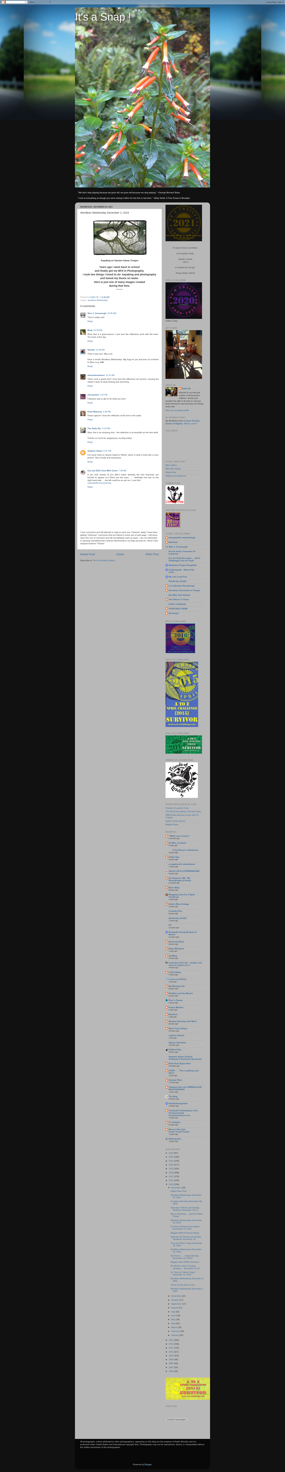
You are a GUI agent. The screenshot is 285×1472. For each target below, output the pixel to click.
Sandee (91, 350)
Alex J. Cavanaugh (96, 313)
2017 (171, 1176)
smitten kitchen (176, 1035)
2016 (171, 1180)
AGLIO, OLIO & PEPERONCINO (184, 871)
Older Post (152, 554)
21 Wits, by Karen (177, 843)
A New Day (174, 857)
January (175, 1335)
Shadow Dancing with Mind (182, 1021)
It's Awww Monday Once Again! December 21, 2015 (185, 1227)
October (175, 1300)
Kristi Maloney (94, 412)
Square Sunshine (177, 1043)
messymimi (93, 395)
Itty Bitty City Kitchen (179, 595)
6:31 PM (107, 451)
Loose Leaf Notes (178, 979)
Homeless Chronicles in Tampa (184, 590)
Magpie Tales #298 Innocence (185, 1262)
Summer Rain (175, 1080)
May (173, 1319)
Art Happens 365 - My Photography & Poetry (180, 879)
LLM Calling (175, 972)
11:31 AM (110, 375)
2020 (171, 1165)
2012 (171, 1348)
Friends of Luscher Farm (177, 808)
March (174, 1327)
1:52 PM (103, 395)
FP (170, 925)
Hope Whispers (176, 949)
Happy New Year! (179, 1191)
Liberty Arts (171, 472)
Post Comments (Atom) (104, 560)
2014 (171, 1340)
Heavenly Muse (176, 942)
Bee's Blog (174, 888)
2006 (171, 1371)
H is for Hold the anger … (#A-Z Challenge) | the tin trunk (184, 559)
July (173, 1312)
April (173, 1323)
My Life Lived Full (178, 577)
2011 (171, 1352)
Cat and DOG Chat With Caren (102, 471)
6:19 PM (106, 428)
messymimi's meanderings (182, 537)
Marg (89, 330)
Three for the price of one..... (184, 1285)
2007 (171, 1367)
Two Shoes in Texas (179, 599)
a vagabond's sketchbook (182, 864)
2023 (171, 1153)
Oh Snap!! (174, 613)
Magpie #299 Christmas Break (185, 1233)
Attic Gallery (171, 465)
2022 (171, 1157)
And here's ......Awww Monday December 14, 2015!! (185, 1257)
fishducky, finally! (178, 581)
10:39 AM (97, 330)
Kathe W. (186, 388)
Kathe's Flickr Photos (175, 821)
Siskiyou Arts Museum (176, 476)
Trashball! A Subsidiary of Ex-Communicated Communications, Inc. (183, 1112)
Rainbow (173, 542)
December (176, 1188)
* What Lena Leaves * (179, 836)
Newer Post (87, 554)
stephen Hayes (95, 451)
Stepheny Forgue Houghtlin (183, 565)
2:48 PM (107, 412)
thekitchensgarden (178, 1103)
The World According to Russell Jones (183, 811)
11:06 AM (100, 350)
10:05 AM (111, 313)
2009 (171, 1359)
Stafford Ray (175, 1049)
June (173, 1315)
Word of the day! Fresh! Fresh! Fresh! (179, 1130)
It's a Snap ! (103, 17)
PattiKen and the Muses (181, 993)
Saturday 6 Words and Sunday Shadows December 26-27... (185, 1209)
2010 (171, 1356)
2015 (171, 1184)
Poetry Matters (176, 1007)
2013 (171, 1344)
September (176, 1304)
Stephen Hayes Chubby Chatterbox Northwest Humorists (185, 1058)
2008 (171, 1363)
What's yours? (190, 423)
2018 (171, 1173)
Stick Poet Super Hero (180, 1063)
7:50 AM (122, 471)
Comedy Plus (175, 911)
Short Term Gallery (178, 1028)
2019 (171, 1169)
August (174, 1308)
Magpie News (172, 824)
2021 (171, 1161)
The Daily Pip (94, 428)
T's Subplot (174, 1122)
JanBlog (173, 956)
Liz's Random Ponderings (182, 586)
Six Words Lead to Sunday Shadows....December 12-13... (186, 1267)
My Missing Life (177, 986)
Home (120, 554)
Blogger (148, 1464)
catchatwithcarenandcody (99, 483)
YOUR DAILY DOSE (178, 609)
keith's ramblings (177, 604)
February (175, 1331)
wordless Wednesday (98, 300)
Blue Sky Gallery (173, 469)
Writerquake (175, 1139)
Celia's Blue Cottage (179, 904)
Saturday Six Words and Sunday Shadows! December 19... (186, 1238)
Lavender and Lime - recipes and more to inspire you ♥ (185, 964)
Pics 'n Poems (176, 1000)
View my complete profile (177, 410)
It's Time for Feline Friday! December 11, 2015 (183, 1273)
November (176, 1296)
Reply (90, 321)
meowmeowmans (96, 375)
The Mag (173, 1096)
